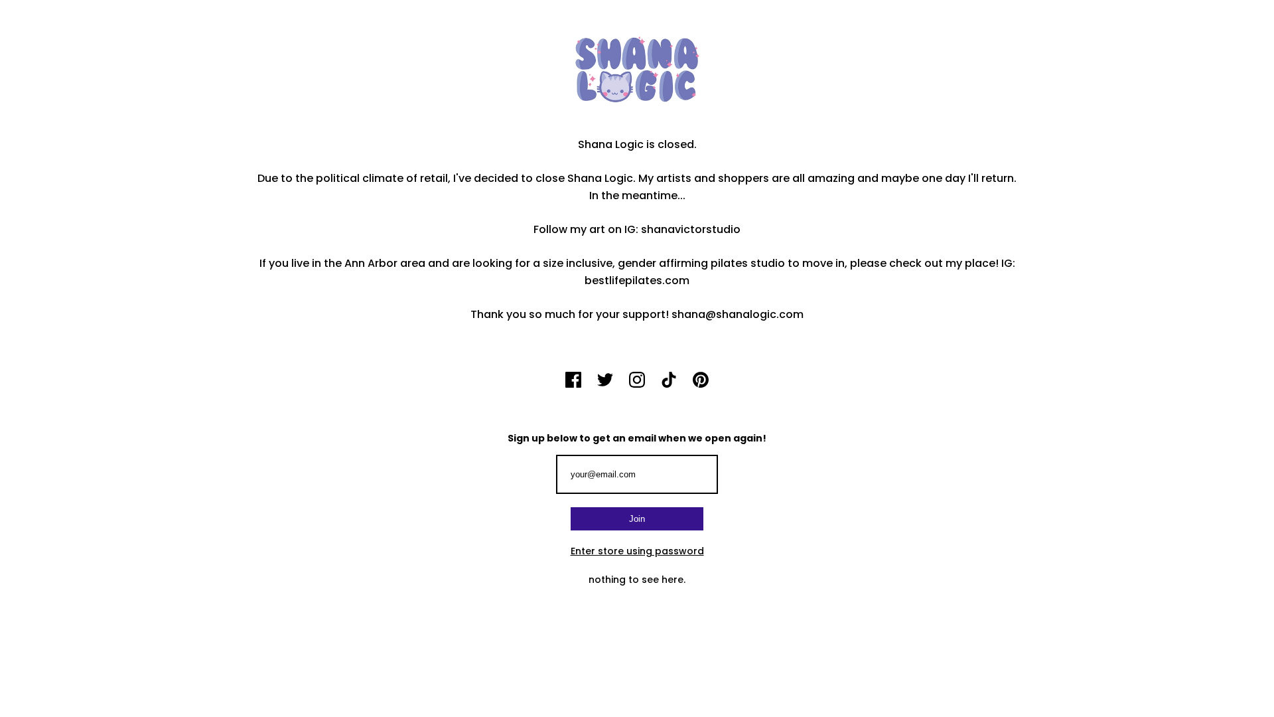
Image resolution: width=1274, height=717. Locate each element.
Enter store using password (637, 551)
